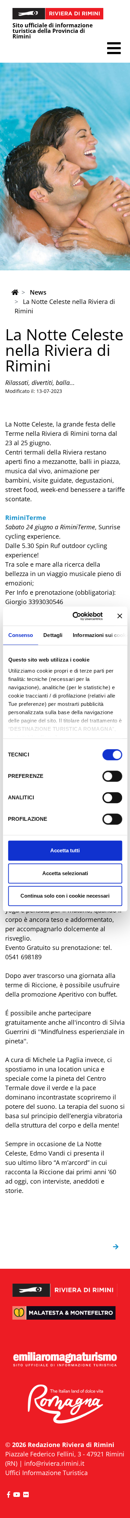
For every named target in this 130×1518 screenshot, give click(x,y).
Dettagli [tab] (52, 635)
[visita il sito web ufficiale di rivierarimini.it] (65, 1286)
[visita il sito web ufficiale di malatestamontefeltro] (65, 1317)
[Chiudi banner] (119, 616)
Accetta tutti (65, 850)
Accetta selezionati (65, 873)
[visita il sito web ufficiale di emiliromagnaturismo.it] (65, 1359)
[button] (114, 48)
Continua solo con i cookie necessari (65, 896)
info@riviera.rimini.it (54, 1463)
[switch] (112, 776)
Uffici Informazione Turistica (46, 1472)
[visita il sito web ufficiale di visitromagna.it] (65, 1404)
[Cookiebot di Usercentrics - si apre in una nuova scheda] (76, 616)
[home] (14, 292)
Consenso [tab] (20, 635)
